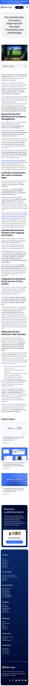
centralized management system (16, 105)
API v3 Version (6, 650)
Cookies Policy (14, 673)
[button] (25, 66)
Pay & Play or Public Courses (9, 577)
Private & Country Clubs (8, 575)
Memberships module (7, 199)
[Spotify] (19, 680)
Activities (4, 565)
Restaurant (5, 563)
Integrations (5, 648)
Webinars (4, 628)
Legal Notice (22, 673)
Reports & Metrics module (16, 353)
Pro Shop (4, 562)
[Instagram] (10, 680)
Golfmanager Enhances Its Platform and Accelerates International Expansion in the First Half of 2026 (14, 464)
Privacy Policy (5, 673)
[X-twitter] (13, 680)
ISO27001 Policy (6, 675)
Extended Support (7, 640)
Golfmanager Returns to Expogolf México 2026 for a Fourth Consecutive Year (13, 438)
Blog (3, 625)
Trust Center (5, 653)
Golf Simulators (6, 588)
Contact (4, 638)
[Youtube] (16, 680)
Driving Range (5, 592)
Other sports (5, 593)
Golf (3, 558)
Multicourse (5, 580)
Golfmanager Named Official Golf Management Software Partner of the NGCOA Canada (13, 489)
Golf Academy (6, 590)
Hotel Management (7, 595)
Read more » (6, 442)
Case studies (5, 623)
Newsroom (5, 627)
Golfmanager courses (7, 637)
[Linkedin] (22, 680)
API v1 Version (6, 652)
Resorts (4, 578)
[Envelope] (25, 680)
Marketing (4, 567)
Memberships (5, 560)
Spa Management (6, 597)
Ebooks (4, 622)
